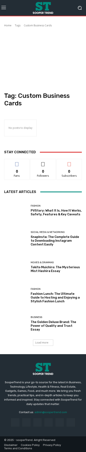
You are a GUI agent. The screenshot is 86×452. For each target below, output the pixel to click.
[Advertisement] (43, 60)
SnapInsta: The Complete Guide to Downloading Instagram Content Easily (55, 240)
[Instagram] (26, 422)
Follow (43, 162)
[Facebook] (15, 422)
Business (36, 317)
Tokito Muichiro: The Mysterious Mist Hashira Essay (55, 269)
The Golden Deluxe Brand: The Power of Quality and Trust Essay (53, 325)
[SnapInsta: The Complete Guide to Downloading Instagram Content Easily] (16, 238)
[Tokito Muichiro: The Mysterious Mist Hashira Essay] (16, 267)
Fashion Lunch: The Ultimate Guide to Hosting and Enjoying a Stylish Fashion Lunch (55, 297)
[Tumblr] (60, 422)
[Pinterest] (48, 422)
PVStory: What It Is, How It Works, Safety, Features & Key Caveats (56, 212)
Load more (41, 342)
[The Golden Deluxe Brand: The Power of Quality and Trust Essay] (16, 324)
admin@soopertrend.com (50, 412)
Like (17, 162)
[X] (71, 422)
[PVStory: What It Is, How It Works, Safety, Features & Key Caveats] (16, 210)
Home (7, 25)
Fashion (35, 206)
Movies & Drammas (42, 262)
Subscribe (69, 162)
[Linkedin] (37, 422)
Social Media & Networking (48, 232)
